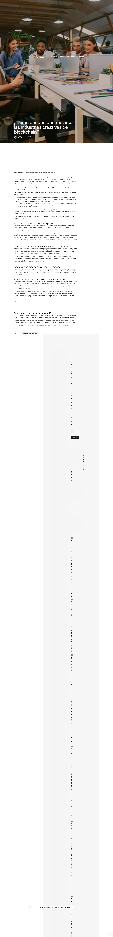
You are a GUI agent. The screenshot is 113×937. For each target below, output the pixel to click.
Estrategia (16, 118)
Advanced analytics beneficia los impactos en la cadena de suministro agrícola (50, 325)
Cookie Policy (67, 907)
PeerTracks (52, 235)
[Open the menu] (30, 56)
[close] (72, 907)
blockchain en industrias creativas (29, 333)
